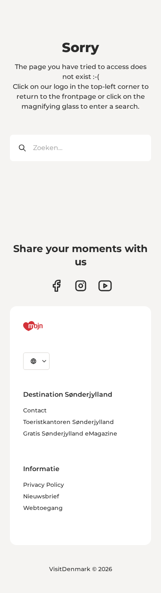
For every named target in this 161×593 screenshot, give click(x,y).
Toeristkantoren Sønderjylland (68, 422)
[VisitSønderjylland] (48, 326)
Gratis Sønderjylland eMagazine (70, 433)
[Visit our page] (80, 286)
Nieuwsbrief (41, 496)
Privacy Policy (43, 484)
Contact (35, 410)
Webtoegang (43, 508)
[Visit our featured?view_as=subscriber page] (105, 286)
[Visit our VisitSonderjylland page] (56, 286)
